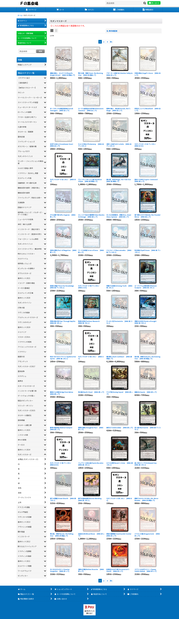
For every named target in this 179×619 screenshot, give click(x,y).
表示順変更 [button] (113, 31)
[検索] (144, 3)
